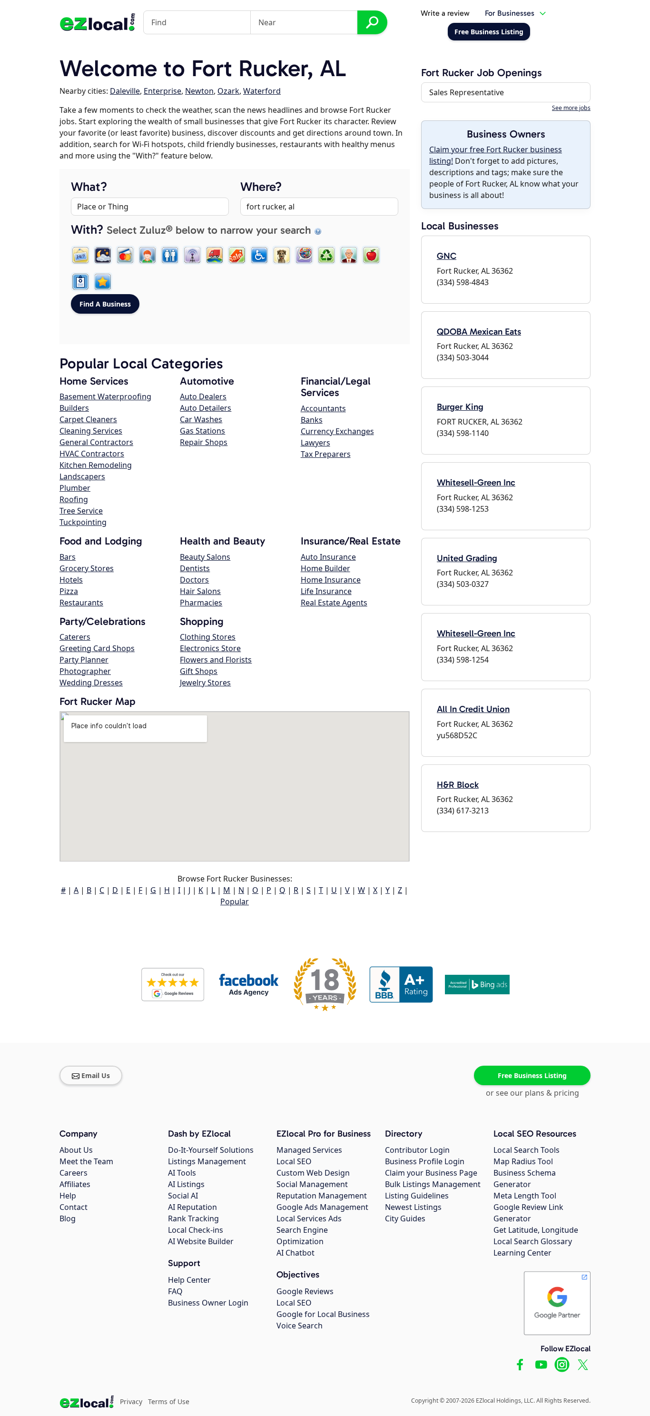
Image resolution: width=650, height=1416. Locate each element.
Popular (234, 901)
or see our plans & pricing (532, 1093)
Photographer (85, 671)
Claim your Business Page (431, 1173)
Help (67, 1195)
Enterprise (162, 91)
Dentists (195, 568)
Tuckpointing (83, 522)
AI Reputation (192, 1207)
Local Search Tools (526, 1150)
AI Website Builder (201, 1241)
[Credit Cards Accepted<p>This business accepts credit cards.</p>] (125, 255)
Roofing (73, 499)
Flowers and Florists (216, 659)
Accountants (323, 408)
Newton (199, 91)
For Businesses (509, 13)
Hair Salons (200, 591)
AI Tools (182, 1173)
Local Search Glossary (532, 1241)
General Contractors (96, 442)
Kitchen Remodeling (95, 465)
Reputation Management (321, 1195)
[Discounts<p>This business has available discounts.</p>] (236, 255)
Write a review (445, 13)
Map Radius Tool (523, 1161)
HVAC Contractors (91, 453)
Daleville (125, 91)
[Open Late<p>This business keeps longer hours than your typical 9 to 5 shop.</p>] (102, 255)
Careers (73, 1173)
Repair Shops (203, 442)
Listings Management (207, 1161)
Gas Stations (202, 431)
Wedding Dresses (91, 682)
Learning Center (522, 1253)
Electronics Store (210, 648)
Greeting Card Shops (97, 648)
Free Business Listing (532, 1075)
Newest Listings (413, 1207)
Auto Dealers (203, 396)
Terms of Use (168, 1401)
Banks (312, 420)
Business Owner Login (208, 1302)
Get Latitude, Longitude (535, 1230)
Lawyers (315, 442)
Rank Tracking (193, 1218)
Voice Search (299, 1325)
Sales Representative (466, 92)
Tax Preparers (326, 454)
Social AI (183, 1195)
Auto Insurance (328, 557)
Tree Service (81, 510)
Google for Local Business (323, 1314)
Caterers (74, 637)
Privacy (131, 1401)
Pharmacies (201, 602)
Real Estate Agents (334, 602)
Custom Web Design (313, 1173)
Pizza (68, 591)
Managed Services (309, 1150)
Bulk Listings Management (433, 1184)
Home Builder (325, 568)
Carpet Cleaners (88, 419)
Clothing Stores (208, 637)
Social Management (312, 1184)
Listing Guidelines (417, 1195)
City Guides (405, 1218)
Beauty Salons (205, 557)
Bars (67, 557)
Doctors (194, 579)
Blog (67, 1218)
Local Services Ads (309, 1218)
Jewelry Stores (205, 682)
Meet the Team (86, 1161)
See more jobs (571, 108)
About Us (76, 1150)
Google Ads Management (322, 1207)
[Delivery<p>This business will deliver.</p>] (214, 255)
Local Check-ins (195, 1230)
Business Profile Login (424, 1161)
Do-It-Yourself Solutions (211, 1150)
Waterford (262, 91)
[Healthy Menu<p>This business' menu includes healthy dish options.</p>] (371, 255)
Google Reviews (305, 1291)
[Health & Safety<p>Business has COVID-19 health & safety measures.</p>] (80, 281)
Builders (74, 408)
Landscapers (82, 476)
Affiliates (74, 1184)
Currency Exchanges (337, 431)
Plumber (74, 488)
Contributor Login (417, 1150)
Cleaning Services (90, 431)
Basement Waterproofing (105, 396)
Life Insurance (326, 591)
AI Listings (186, 1184)
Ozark (228, 91)
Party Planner (83, 659)
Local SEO (294, 1161)
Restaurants (81, 602)
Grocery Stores (86, 568)
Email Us (95, 1075)
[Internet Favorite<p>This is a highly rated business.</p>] (102, 281)
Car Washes (201, 419)
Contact (73, 1207)
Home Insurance (331, 579)
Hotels (71, 579)
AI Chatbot (295, 1253)
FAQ (175, 1291)
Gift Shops (198, 671)
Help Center (189, 1280)
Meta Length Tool (524, 1195)
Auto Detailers (205, 408)
